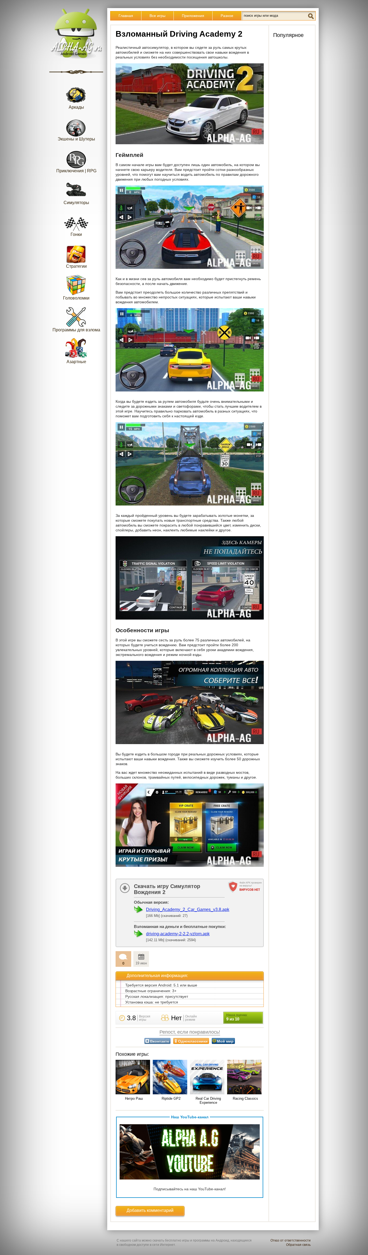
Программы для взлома (76, 330)
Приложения (193, 15)
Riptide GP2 (171, 1098)
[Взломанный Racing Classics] (245, 1077)
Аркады (76, 107)
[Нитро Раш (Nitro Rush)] (134, 1077)
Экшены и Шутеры (76, 139)
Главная (126, 15)
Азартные (76, 361)
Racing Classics (245, 1098)
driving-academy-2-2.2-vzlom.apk (178, 933)
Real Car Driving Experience (208, 1100)
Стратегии (76, 266)
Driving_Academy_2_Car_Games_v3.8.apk (187, 909)
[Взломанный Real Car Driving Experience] (208, 1077)
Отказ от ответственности (290, 1240)
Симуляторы (76, 202)
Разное (227, 15)
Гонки (76, 234)
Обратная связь (298, 1245)
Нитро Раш (134, 1098)
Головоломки (76, 298)
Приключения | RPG (76, 171)
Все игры (157, 15)
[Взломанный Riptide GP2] (171, 1077)
